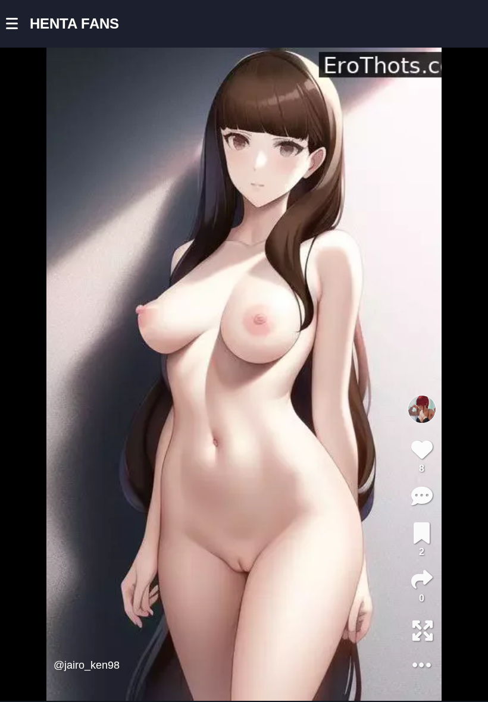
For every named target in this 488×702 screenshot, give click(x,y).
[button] (18, 24)
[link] (422, 533)
